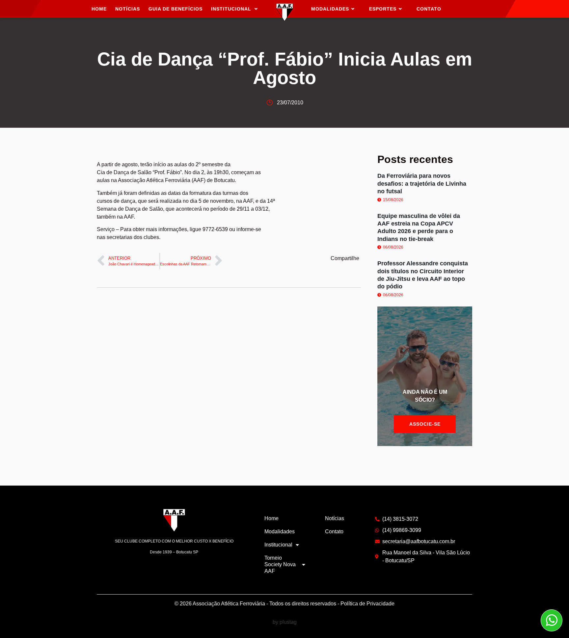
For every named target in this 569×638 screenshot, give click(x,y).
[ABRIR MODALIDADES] (353, 9)
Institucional (231, 9)
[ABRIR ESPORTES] (400, 9)
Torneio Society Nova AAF (280, 564)
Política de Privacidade (367, 603)
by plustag (285, 622)
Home (99, 9)
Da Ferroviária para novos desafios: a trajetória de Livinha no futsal (421, 184)
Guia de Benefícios (176, 9)
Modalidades (279, 531)
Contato (334, 531)
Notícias (127, 9)
